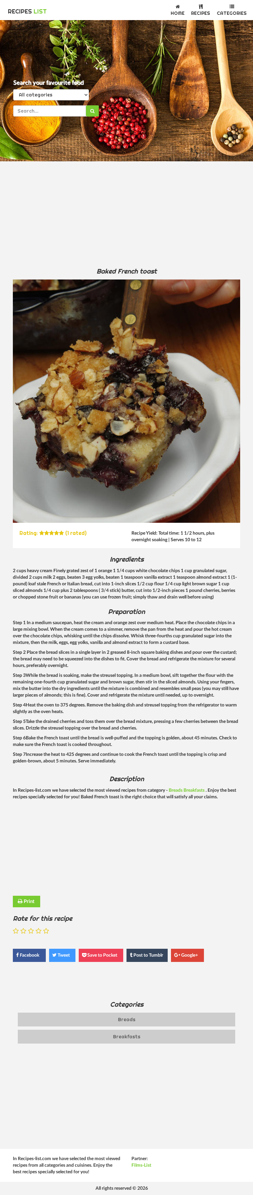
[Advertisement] (126, 214)
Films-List (141, 1165)
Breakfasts (194, 790)
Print (28, 901)
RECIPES (27, 11)
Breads (176, 790)
